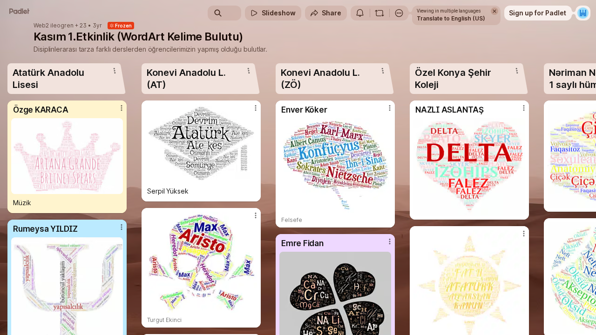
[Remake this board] (379, 13)
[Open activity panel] (360, 13)
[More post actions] (121, 108)
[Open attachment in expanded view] (67, 156)
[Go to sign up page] (583, 13)
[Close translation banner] (494, 11)
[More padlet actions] (399, 13)
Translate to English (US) (451, 18)
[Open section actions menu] (114, 71)
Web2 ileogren (54, 25)
